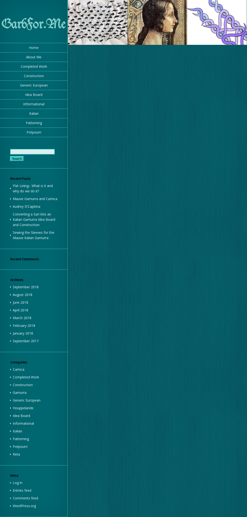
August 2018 (22, 294)
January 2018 (23, 333)
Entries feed (22, 490)
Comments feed (25, 498)
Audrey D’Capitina (26, 206)
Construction (34, 76)
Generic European (34, 85)
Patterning (34, 123)
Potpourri (34, 132)
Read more (97, 22)
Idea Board (33, 94)
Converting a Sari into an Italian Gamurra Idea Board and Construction (34, 219)
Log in (17, 482)
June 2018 (20, 302)
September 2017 (26, 341)
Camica (18, 369)
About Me (33, 57)
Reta (16, 454)
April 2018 (20, 310)
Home (34, 47)
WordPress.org (24, 506)
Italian (34, 113)
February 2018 (24, 325)
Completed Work (34, 66)
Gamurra (20, 392)
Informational (33, 104)
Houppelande (23, 408)
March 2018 (22, 318)
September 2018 (26, 287)
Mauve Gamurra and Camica (35, 198)
